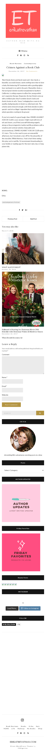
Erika (31, 726)
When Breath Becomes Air (12, 338)
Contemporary (30, 63)
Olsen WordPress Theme (21, 746)
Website (5, 395)
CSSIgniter (23, 748)
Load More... (12, 608)
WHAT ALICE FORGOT (11, 267)
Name (4, 377)
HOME (6, 728)
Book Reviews (16, 63)
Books (23, 726)
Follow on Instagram (31, 608)
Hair (38, 726)
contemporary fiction (11, 202)
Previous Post (12, 219)
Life (13, 728)
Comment (5, 355)
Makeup (21, 728)
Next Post (33, 219)
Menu (24, 51)
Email (4, 386)
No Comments (31, 71)
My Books (31, 728)
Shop (40, 728)
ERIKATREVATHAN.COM (23, 741)
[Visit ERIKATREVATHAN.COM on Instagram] (22, 721)
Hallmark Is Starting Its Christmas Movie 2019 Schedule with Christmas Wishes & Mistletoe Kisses (22, 331)
